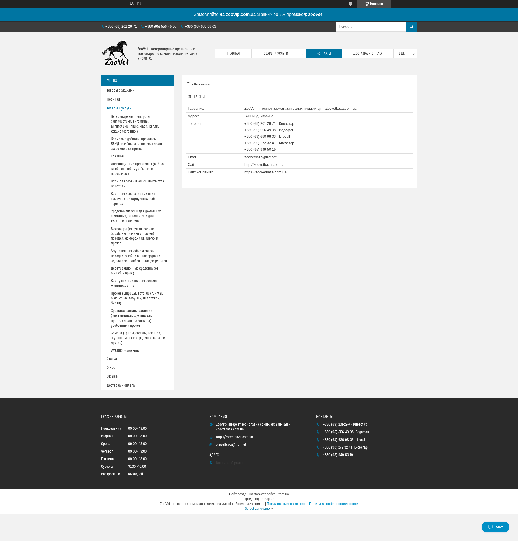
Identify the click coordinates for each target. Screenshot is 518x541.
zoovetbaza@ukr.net (260, 157)
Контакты (323, 53)
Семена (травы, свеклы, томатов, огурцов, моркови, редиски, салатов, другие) (138, 338)
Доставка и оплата (367, 53)
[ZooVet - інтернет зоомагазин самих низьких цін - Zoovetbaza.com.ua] (117, 53)
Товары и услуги (275, 53)
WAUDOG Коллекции (125, 351)
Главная (233, 53)
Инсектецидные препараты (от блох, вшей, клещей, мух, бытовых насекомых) (138, 169)
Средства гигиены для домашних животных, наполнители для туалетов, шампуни (136, 216)
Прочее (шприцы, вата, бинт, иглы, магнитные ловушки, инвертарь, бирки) (137, 298)
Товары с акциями (120, 90)
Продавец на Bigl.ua (259, 499)
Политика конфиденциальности (333, 504)
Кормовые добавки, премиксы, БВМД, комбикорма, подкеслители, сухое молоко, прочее (137, 144)
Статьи (112, 359)
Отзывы (112, 376)
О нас (111, 368)
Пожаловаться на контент (287, 504)
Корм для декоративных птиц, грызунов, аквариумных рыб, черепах (133, 199)
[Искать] (411, 27)
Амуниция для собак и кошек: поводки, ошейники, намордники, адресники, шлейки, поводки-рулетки (139, 256)
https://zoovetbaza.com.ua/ (265, 172)
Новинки (113, 99)
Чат (499, 527)
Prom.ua (283, 494)
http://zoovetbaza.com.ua (264, 165)
